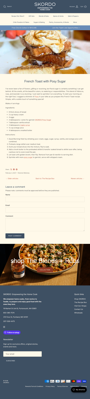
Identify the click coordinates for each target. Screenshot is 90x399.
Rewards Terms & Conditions (34, 386)
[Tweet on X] (11, 169)
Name (7, 195)
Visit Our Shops (80, 306)
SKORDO (6, 382)
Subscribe (10, 361)
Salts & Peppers (73, 16)
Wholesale (78, 313)
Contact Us (78, 309)
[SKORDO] (45, 6)
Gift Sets (31, 16)
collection (45, 270)
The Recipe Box (80, 302)
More (75, 22)
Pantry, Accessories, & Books (59, 22)
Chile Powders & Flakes (21, 22)
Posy (37, 97)
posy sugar (28, 157)
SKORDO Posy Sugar (43, 120)
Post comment (15, 236)
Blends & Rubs (44, 16)
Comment (9, 216)
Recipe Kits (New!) (18, 16)
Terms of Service (62, 386)
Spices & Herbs (58, 16)
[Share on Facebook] (14, 169)
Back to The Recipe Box (45, 178)
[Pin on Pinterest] (16, 169)
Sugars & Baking (39, 22)
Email (7, 205)
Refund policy (74, 386)
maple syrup (25, 125)
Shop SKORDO (80, 299)
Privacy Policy (50, 386)
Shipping (84, 386)
